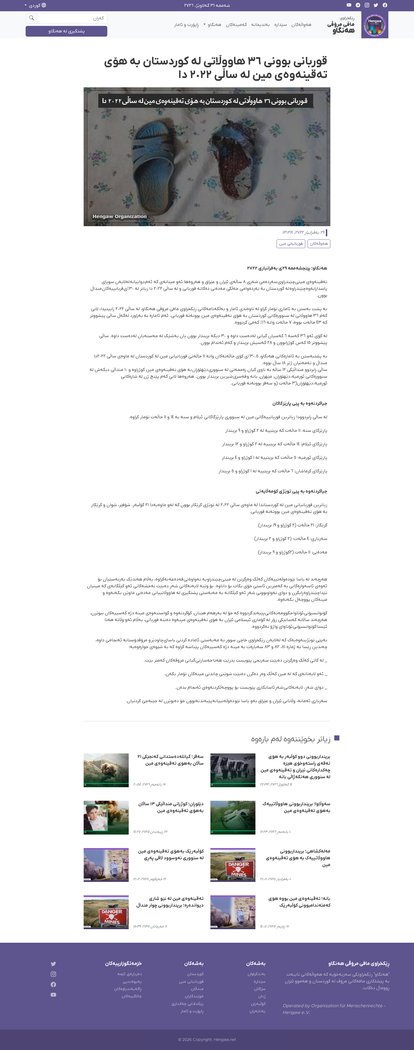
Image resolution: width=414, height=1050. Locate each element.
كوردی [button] (34, 5)
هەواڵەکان (301, 25)
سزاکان (260, 989)
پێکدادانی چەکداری (188, 1004)
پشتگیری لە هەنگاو (66, 31)
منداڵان (197, 989)
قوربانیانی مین (291, 243)
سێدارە (280, 25)
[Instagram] (52, 975)
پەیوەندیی (132, 981)
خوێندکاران (194, 996)
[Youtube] (52, 996)
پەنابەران (258, 1011)
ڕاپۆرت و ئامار (186, 25)
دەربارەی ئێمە (129, 974)
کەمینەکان (236, 25)
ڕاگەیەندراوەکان (128, 989)
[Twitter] (52, 965)
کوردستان (195, 974)
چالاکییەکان (132, 996)
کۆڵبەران (258, 1004)
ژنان (262, 996)
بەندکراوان (257, 974)
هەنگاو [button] (214, 25)
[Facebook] (52, 986)
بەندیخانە (260, 25)
